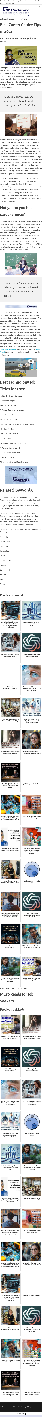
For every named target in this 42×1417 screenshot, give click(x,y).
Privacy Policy (21, 1414)
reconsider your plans (8, 349)
